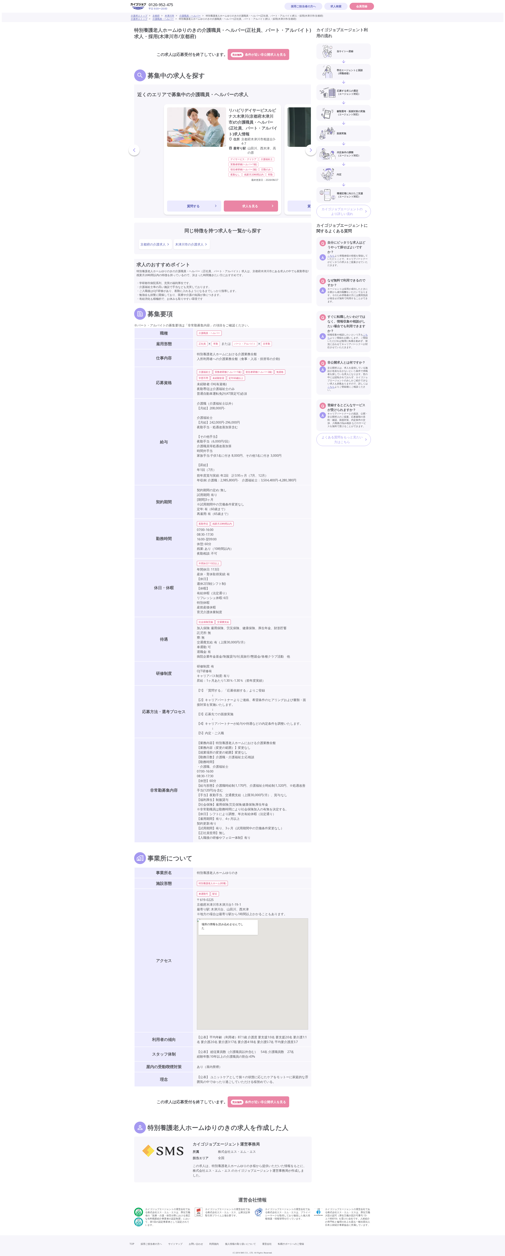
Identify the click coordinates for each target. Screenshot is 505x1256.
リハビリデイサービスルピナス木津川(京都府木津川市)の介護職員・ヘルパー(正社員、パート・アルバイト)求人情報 (253, 122)
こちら (331, 255)
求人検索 (335, 6)
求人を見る (250, 206)
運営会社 (267, 1244)
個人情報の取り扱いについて (240, 1244)
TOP (131, 1244)
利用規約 (214, 1244)
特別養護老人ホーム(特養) (212, 883)
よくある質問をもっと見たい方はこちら (342, 439)
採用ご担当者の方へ (303, 6)
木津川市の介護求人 (189, 244)
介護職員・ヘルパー (190, 15)
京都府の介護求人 (153, 244)
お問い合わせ (196, 1244)
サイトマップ (175, 1244)
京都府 (156, 15)
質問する (193, 206)
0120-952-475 (161, 4)
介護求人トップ (139, 15)
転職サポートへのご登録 (291, 1244)
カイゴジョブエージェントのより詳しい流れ (342, 211)
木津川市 (169, 15)
